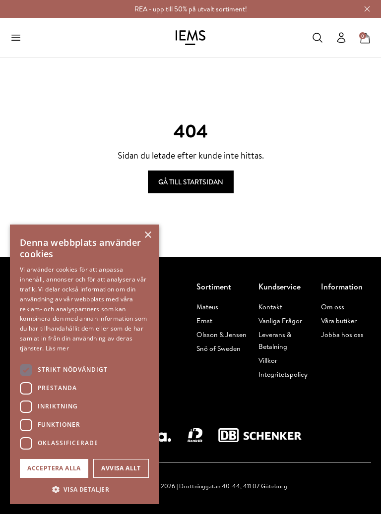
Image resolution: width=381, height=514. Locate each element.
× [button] (147, 235)
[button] (84, 489)
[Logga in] (341, 38)
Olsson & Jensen (221, 335)
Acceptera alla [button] (54, 468)
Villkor (267, 360)
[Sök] (317, 38)
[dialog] (84, 364)
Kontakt (270, 307)
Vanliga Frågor (280, 321)
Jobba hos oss (342, 335)
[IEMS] (190, 37)
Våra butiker (339, 321)
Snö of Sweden (218, 348)
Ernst (204, 321)
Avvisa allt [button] (120, 468)
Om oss (332, 307)
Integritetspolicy (283, 374)
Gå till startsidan (190, 182)
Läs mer (57, 348)
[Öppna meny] (16, 38)
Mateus (207, 307)
